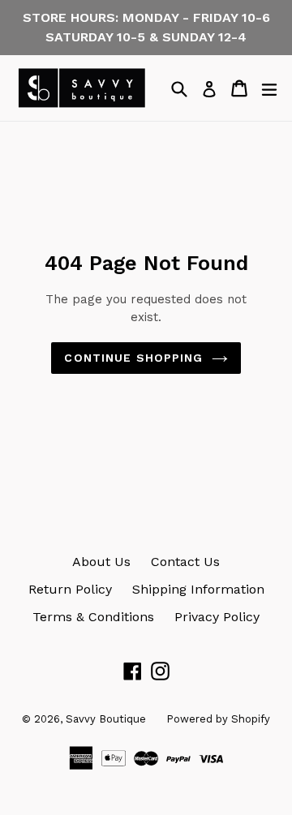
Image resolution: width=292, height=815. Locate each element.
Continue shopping (133, 357)
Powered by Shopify (218, 719)
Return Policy (70, 589)
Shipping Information (198, 589)
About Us (101, 561)
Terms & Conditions (93, 616)
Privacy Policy (217, 616)
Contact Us (185, 561)
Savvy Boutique (106, 719)
